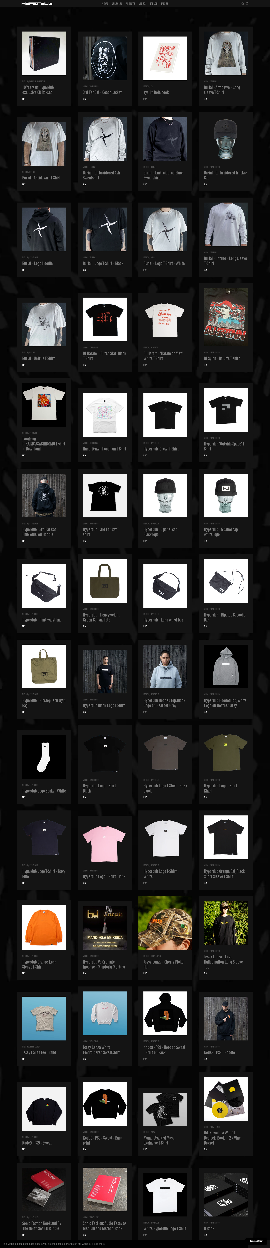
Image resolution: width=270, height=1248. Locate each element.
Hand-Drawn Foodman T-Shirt (104, 449)
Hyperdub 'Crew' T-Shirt (161, 449)
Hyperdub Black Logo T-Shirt (104, 706)
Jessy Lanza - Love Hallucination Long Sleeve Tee (223, 962)
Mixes (164, 3)
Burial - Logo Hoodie (37, 264)
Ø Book (209, 1229)
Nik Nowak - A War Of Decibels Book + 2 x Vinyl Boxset (222, 1138)
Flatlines (215, 1127)
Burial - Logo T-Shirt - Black (103, 264)
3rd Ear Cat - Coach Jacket (102, 93)
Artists (130, 3)
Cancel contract (256, 1241)
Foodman (33, 433)
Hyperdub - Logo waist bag (163, 620)
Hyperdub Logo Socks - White (44, 791)
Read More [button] (98, 1244)
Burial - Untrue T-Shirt (38, 359)
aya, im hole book (156, 93)
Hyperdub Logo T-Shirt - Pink (104, 877)
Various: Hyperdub (37, 82)
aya (151, 87)
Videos (143, 3)
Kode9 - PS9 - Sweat (37, 1143)
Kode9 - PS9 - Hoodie (219, 1053)
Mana (153, 1132)
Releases (117, 3)
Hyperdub (94, 87)
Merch (154, 3)
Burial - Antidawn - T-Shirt (41, 178)
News (105, 3)
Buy (23, 99)
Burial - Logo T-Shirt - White (164, 264)
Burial (214, 82)
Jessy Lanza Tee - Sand (39, 1053)
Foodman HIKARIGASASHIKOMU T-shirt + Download (43, 444)
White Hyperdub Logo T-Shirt (164, 1229)
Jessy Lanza (156, 956)
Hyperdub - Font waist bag (41, 620)
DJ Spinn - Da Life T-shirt (222, 359)
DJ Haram (94, 348)
